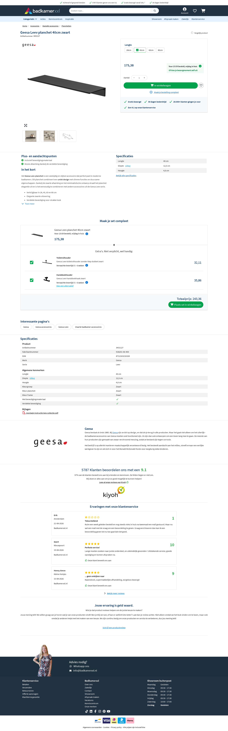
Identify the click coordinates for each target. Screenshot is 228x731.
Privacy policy (116, 727)
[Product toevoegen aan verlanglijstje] (201, 85)
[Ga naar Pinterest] (104, 711)
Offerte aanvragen (30, 694)
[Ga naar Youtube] (108, 711)
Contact (88, 690)
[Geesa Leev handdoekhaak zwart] (47, 280)
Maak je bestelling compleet (166, 92)
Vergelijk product (201, 33)
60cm (151, 50)
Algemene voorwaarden (92, 727)
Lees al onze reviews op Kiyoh (112, 482)
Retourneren (28, 690)
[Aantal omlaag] (134, 77)
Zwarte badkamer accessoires (88, 327)
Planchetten (66, 26)
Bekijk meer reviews (116, 593)
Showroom (157, 19)
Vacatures (89, 700)
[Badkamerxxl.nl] (42, 10)
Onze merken (91, 706)
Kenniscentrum (55, 19)
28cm (128, 50)
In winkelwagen (162, 85)
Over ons (89, 684)
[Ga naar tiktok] (87, 711)
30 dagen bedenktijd (160, 2)
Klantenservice (198, 19)
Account (184, 13)
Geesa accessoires (43, 327)
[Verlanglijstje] (195, 11)
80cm (160, 50)
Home (24, 26)
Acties (43, 19)
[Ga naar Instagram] (100, 711)
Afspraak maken (171, 19)
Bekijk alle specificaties (126, 175)
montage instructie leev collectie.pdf (42, 413)
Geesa (26, 327)
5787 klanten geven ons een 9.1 (104, 2)
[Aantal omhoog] (144, 77)
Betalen (25, 684)
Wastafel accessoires (50, 26)
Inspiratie (69, 19)
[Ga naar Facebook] (95, 711)
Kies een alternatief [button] (64, 285)
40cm (141, 50)
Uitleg (127, 165)
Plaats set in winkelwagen (187, 304)
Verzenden (27, 687)
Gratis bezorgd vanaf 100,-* (134, 2)
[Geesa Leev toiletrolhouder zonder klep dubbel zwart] (47, 262)
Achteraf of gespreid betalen (74, 2)
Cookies (106, 727)
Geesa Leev (63, 327)
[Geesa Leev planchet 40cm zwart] (67, 83)
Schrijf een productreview (114, 627)
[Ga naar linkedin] (91, 711)
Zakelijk (185, 19)
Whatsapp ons (81, 666)
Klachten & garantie (31, 697)
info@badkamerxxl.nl (85, 670)
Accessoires (34, 26)
